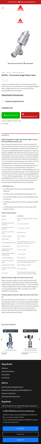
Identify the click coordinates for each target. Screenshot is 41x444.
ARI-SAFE (4, 354)
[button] (3, 8)
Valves (9, 73)
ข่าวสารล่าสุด (5, 378)
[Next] (39, 343)
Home (3, 73)
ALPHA (6, 124)
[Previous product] (6, 80)
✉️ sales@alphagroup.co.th (29, 115)
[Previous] (1, 343)
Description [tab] (5, 135)
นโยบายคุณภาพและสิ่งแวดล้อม (11, 397)
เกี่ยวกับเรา (5, 368)
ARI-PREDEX (25, 354)
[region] (20, 426)
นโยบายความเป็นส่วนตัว (9, 393)
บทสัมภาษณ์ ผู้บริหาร (8, 371)
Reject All (20, 440)
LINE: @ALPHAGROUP (27, 2)
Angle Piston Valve (18, 73)
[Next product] (3, 80)
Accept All (20, 428)
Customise (20, 434)
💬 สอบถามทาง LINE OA (11, 115)
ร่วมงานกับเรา (6, 375)
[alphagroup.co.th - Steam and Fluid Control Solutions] (20, 8)
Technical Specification (13, 101)
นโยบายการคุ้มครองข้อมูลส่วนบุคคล (12, 387)
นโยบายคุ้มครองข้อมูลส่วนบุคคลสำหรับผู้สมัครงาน (17, 390)
